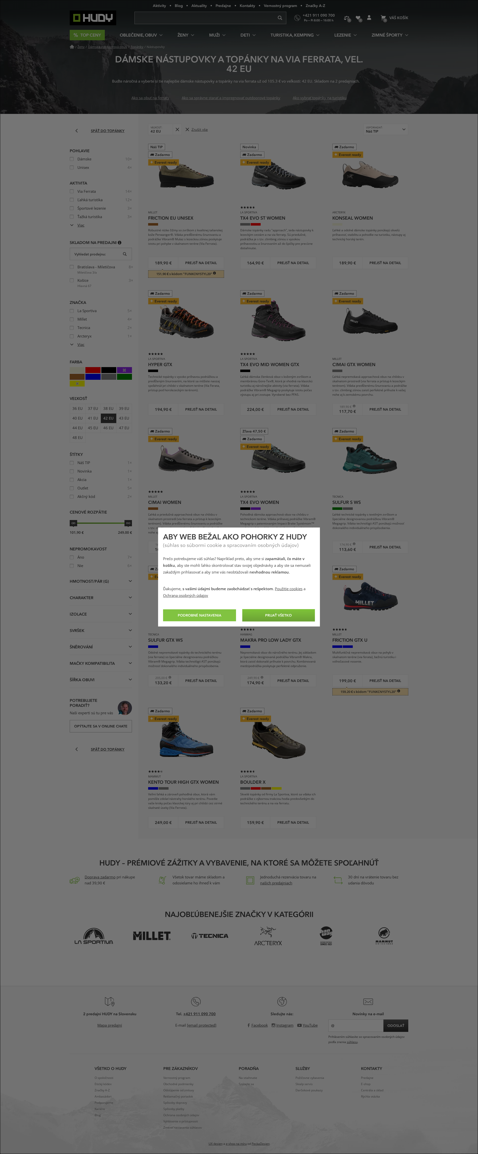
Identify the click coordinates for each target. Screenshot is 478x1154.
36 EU (77, 408)
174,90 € (343, 544)
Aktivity (159, 5)
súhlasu (352, 1042)
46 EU (108, 428)
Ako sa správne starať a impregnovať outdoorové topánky (231, 98)
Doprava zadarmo (100, 877)
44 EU (77, 428)
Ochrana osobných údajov (185, 595)
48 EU (77, 437)
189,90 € (343, 407)
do (128, 523)
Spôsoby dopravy (175, 1103)
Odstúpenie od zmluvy (178, 1090)
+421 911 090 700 (199, 1013)
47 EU (124, 428)
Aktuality (199, 5)
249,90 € (251, 678)
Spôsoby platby (173, 1109)
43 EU (124, 418)
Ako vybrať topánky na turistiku (320, 98)
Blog (179, 5)
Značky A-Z (315, 5)
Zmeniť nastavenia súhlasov (182, 1127)
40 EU (77, 418)
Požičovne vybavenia (310, 1078)
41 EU (93, 418)
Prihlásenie (369, 18)
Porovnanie (346, 18)
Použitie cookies (288, 589)
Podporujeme (104, 1103)
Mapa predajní (109, 1025)
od (73, 523)
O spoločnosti (104, 1078)
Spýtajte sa (246, 1084)
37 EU (93, 408)
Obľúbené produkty (357, 18)
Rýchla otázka (370, 1096)
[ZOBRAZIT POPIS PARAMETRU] (119, 242)
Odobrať (177, 129)
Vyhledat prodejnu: (90, 254)
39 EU (124, 408)
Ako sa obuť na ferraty (150, 98)
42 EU (108, 418)
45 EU (93, 428)
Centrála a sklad (372, 1090)
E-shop (365, 1084)
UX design (216, 1144)
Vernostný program (280, 5)
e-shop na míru (236, 1144)
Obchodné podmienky (178, 1084)
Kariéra (100, 1109)
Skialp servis (304, 1084)
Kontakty (247, 5)
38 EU (108, 408)
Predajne (223, 5)
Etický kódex (103, 1084)
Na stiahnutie (248, 1078)
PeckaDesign (261, 1144)
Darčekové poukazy (309, 1090)
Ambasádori (103, 1096)
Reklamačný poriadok (178, 1096)
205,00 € (159, 678)
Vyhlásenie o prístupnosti (180, 1121)
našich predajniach (276, 883)
